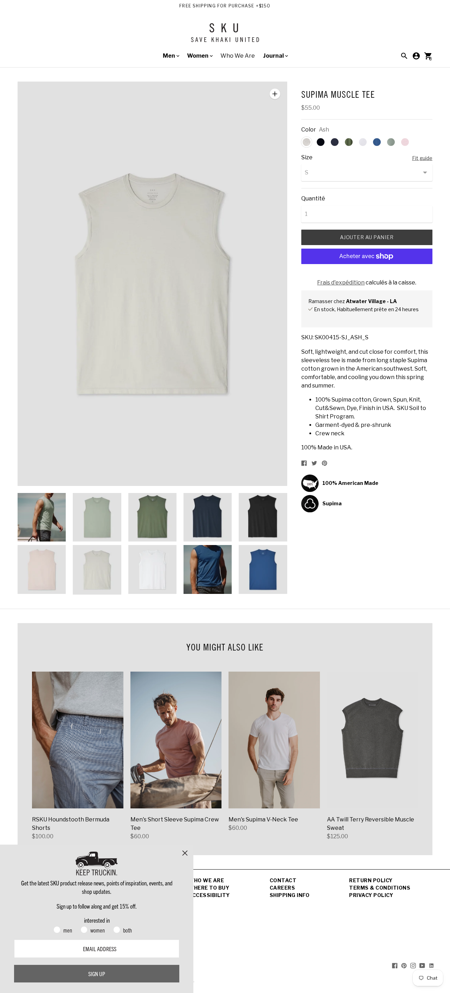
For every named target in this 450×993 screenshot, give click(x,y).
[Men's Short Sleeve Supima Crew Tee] (176, 740)
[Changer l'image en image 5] (263, 517)
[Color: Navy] (334, 142)
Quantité (313, 199)
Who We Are (237, 55)
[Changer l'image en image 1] (42, 517)
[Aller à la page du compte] (416, 56)
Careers (282, 888)
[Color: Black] (320, 142)
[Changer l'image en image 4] (208, 517)
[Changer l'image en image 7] (97, 569)
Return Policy (371, 880)
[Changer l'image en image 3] (152, 517)
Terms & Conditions (379, 888)
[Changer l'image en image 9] (208, 569)
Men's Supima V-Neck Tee (263, 819)
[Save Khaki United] (225, 35)
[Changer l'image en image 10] (263, 569)
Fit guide (422, 158)
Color (308, 130)
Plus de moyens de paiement (367, 275)
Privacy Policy (371, 895)
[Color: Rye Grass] (348, 142)
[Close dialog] (185, 853)
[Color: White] (363, 142)
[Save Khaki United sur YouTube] (422, 965)
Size (307, 157)
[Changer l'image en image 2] (97, 517)
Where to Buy (208, 888)
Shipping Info (290, 895)
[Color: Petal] (405, 142)
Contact (283, 880)
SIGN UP (96, 973)
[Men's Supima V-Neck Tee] (274, 740)
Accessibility (209, 895)
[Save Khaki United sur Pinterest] (404, 965)
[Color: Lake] (377, 142)
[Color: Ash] (306, 142)
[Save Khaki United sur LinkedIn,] (431, 965)
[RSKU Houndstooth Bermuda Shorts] (77, 740)
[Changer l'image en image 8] (152, 569)
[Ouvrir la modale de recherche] (404, 56)
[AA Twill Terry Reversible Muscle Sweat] (372, 740)
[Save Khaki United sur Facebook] (395, 965)
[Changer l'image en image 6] (42, 569)
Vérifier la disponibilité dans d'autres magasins (362, 317)
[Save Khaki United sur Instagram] (413, 965)
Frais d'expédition (341, 282)
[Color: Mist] (391, 142)
